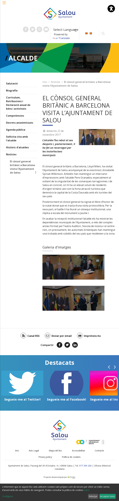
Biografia (12, 90)
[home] (59, 13)
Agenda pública (15, 129)
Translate (64, 38)
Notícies (11, 154)
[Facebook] (59, 345)
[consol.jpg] (57, 267)
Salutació (12, 83)
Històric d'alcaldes (17, 147)
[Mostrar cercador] (103, 33)
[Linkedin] (75, 345)
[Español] (91, 33)
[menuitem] (86, 33)
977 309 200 (85, 465)
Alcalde (23, 57)
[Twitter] (67, 345)
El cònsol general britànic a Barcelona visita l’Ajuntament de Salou (22, 167)
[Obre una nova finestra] (26, 29)
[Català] (86, 33)
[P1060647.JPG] (57, 298)
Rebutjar (93, 496)
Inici (44, 82)
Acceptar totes (107, 496)
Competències (15, 115)
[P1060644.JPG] (88, 298)
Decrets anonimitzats (19, 122)
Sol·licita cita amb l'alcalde (17, 138)
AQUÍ (86, 490)
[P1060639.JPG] (88, 267)
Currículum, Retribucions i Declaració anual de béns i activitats (18, 103)
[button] (4, 4)
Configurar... (8, 496)
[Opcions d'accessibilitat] (111, 8)
